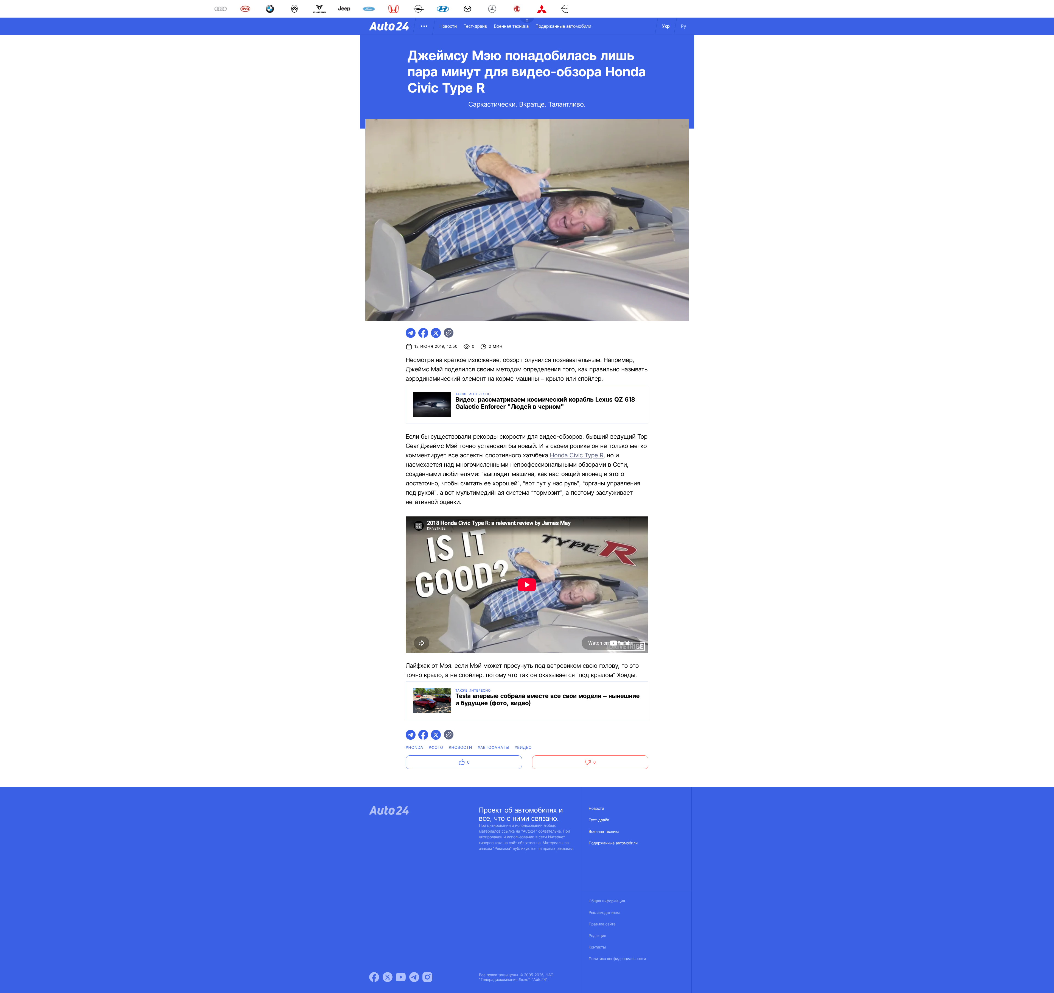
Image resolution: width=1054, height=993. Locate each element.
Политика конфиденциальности (617, 958)
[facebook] (423, 333)
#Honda (414, 747)
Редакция (597, 935)
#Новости (460, 747)
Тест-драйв (475, 26)
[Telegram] (414, 977)
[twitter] (436, 333)
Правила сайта (602, 924)
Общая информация (607, 901)
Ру (683, 26)
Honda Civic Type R (577, 455)
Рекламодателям (604, 912)
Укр (666, 26)
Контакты (597, 947)
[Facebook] (374, 977)
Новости (448, 26)
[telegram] (411, 333)
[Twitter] (388, 977)
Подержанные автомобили (563, 26)
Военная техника (511, 26)
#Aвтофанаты (493, 747)
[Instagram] (427, 977)
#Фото (436, 747)
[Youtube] (401, 977)
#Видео (523, 747)
